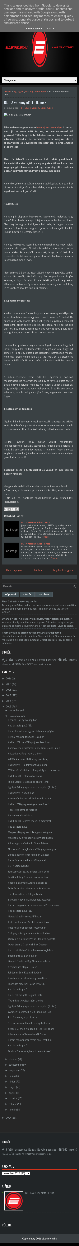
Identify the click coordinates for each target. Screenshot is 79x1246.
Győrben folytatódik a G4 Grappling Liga (29, 1012)
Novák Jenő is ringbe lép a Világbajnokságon (32, 849)
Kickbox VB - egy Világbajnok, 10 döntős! (29, 742)
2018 (8, 689)
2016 (8, 701)
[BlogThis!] (9, 509)
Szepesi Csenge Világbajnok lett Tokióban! (31, 1028)
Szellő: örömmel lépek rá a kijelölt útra (29, 1023)
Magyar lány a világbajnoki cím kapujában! (30, 837)
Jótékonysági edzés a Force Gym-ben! (28, 871)
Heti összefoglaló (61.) (20, 910)
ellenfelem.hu (49, 1238)
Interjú (72, 660)
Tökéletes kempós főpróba (22, 809)
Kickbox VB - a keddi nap (21, 793)
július (12, 1076)
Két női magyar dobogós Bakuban (26, 737)
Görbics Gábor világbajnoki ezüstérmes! (29, 1051)
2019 (8, 684)
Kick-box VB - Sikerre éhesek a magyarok (29, 821)
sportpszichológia (42, 664)
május (12, 1087)
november (14, 716)
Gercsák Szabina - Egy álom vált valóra (29, 961)
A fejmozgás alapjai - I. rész (22, 967)
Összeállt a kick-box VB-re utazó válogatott (31, 939)
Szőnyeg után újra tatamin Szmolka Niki (29, 933)
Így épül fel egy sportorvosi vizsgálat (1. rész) (32, 1006)
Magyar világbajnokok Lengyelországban (30, 832)
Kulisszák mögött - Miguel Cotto (25, 995)
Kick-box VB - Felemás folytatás (25, 776)
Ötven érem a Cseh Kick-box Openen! (28, 944)
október (13, 1059)
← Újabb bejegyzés (13, 570)
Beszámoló (21, 660)
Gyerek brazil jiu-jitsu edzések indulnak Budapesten (31, 632)
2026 (8, 678)
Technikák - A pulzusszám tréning (25, 1000)
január (12, 1109)
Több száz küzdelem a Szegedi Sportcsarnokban (34, 770)
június (12, 1081)
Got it (50, 28)
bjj (14, 91)
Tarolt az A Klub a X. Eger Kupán (25, 894)
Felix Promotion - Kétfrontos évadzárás (29, 888)
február (13, 1104)
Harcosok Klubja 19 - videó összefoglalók (30, 950)
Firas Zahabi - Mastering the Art (19, 601)
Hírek (62, 659)
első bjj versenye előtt (49, 127)
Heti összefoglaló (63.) (20, 725)
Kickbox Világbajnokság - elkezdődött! (28, 804)
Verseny (29, 91)
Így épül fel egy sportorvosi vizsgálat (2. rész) (32, 787)
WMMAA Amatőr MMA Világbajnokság (28, 759)
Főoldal (38, 570)
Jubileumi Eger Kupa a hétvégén (25, 972)
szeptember (15, 1064)
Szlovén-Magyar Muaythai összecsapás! (29, 899)
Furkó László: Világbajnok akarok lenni (28, 781)
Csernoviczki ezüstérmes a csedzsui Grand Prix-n (34, 748)
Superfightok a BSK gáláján (22, 955)
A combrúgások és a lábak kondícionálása (30, 798)
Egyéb (20, 91)
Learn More (34, 28)
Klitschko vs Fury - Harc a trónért (25, 753)
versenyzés (40, 91)
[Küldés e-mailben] (6, 509)
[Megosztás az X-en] (13, 509)
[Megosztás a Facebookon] (17, 509)
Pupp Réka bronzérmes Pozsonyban (27, 927)
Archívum (44, 594)
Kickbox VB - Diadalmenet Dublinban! (28, 765)
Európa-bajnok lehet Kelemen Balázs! (28, 854)
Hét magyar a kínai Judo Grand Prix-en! (28, 843)
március (13, 1098)
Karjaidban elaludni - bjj (20, 815)
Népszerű (10, 594)
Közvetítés (6, 664)
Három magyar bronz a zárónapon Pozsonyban (33, 905)
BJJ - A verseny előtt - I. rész (35, 522)
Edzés (32, 660)
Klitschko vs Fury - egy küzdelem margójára (31, 731)
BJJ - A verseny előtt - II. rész (25, 102)
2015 (8, 706)
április (12, 1093)
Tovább (45, 536)
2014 (8, 1117)
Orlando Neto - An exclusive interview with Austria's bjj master (37, 619)
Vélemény (27, 664)
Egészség (51, 660)
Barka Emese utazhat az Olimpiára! (27, 860)
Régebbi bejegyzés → (64, 570)
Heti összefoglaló (17, 826)
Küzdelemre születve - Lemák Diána (27, 1034)
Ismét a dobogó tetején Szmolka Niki (28, 877)
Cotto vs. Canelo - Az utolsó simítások (28, 922)
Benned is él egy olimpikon (22, 720)
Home (8, 91)
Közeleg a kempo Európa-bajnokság (27, 882)
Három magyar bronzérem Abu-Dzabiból (30, 1040)
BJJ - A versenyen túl (18, 866)
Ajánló (7, 659)
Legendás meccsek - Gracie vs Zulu (26, 984)
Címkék (27, 594)
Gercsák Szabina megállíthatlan (25, 916)
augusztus (14, 1070)
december (14, 710)
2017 (8, 695)
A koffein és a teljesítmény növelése (27, 978)
